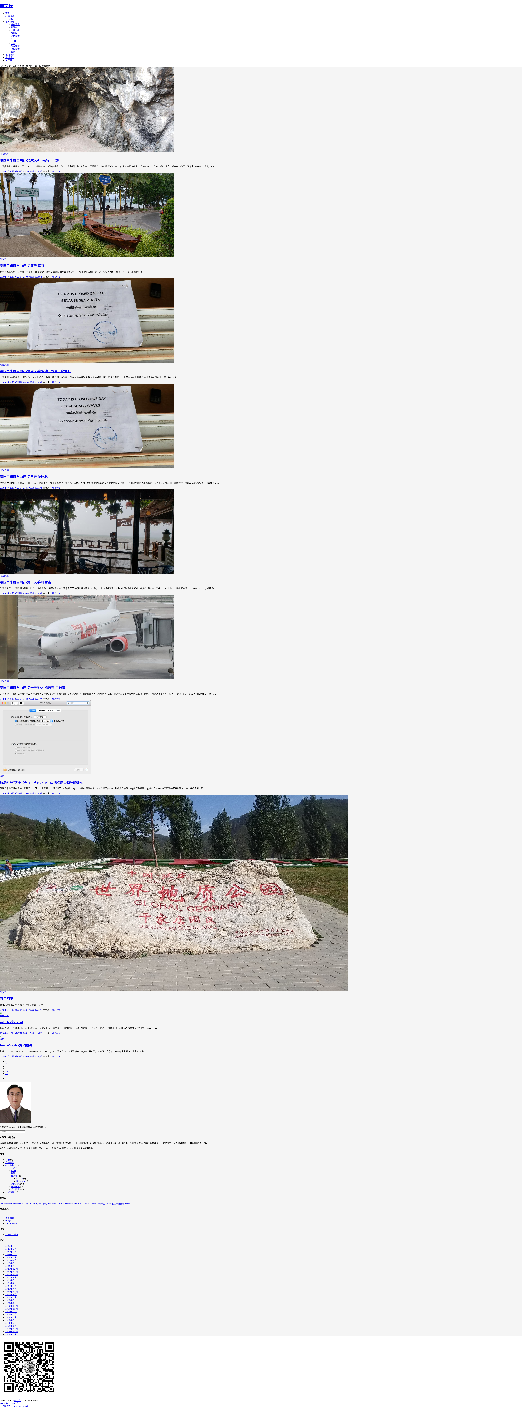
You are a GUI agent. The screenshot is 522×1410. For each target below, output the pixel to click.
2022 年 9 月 (11, 1254)
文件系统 (15, 30)
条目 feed (9, 1218)
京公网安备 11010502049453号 (14, 1406)
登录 (7, 1215)
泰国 (103, 1204)
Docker (19, 1179)
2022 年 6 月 (11, 1263)
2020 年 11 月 (11, 1291)
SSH (33, 1204)
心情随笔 (9, 16)
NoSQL (14, 38)
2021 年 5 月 (11, 1286)
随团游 (121, 1204)
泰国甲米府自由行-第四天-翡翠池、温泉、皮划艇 (35, 371)
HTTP (13, 41)
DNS (13, 43)
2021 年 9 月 (11, 1277)
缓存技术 (15, 46)
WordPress (52, 1204)
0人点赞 (38, 171)
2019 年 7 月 (11, 1314)
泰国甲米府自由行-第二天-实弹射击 (25, 582)
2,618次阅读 (28, 382)
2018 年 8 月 (11, 1334)
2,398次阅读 (28, 277)
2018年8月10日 (7, 1010)
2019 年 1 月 (11, 1326)
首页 (7, 13)
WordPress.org (11, 1223)
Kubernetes (21, 1181)
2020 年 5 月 (11, 1297)
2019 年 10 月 (11, 1309)
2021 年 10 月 (11, 1274)
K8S (1, 1204)
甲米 (99, 1204)
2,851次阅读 (28, 1033)
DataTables (14, 1204)
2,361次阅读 (28, 1010)
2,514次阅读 (28, 171)
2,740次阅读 (28, 699)
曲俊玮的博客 (11, 1234)
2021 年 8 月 (11, 1280)
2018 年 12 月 (11, 1329)
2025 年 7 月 (11, 1252)
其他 (13, 52)
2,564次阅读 (28, 593)
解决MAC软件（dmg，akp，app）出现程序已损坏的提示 (41, 782)
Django (45, 1204)
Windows (73, 1204)
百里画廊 (6, 999)
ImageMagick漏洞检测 (16, 1045)
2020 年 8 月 (11, 1294)
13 (6, 1069)
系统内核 (15, 27)
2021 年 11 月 (11, 1272)
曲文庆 (6, 5)
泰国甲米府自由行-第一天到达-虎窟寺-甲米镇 (32, 687)
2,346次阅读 (28, 488)
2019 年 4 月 (11, 1317)
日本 (59, 1204)
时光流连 (9, 19)
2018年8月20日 (7, 171)
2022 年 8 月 (11, 1257)
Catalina (87, 1204)
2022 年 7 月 (11, 1260)
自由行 (115, 1204)
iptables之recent (11, 1022)
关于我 (8, 60)
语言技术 (15, 36)
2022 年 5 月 (11, 1266)
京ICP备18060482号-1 (10, 1403)
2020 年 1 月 (11, 1303)
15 (6, 1073)
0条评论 (18, 171)
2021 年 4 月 (11, 1289)
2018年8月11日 (7, 793)
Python (127, 1204)
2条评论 (18, 1010)
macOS (80, 1204)
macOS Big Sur (25, 1204)
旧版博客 (9, 57)
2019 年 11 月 (11, 1306)
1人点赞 (38, 1033)
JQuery (38, 1204)
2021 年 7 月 (11, 1283)
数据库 (14, 33)
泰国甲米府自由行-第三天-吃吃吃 (24, 476)
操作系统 (15, 24)
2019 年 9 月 (11, 1311)
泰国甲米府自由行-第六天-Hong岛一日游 (29, 160)
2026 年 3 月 (11, 1246)
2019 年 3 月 (11, 1320)
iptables (7, 1204)
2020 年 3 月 (11, 1300)
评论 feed (9, 1220)
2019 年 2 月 (11, 1323)
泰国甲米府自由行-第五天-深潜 (22, 266)
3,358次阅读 (28, 793)
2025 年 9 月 (11, 1249)
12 (6, 1066)
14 (6, 1071)
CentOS (109, 1204)
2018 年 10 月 (11, 1331)
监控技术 (15, 49)
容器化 (14, 1176)
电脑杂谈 (9, 55)
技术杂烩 (9, 22)
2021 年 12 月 (11, 1269)
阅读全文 (56, 171)
